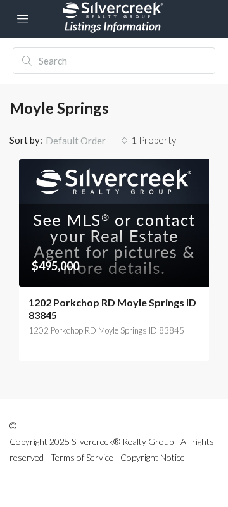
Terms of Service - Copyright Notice (118, 457)
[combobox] (87, 140)
